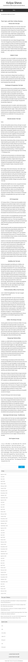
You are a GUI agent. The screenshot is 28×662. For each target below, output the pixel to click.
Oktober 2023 (3, 551)
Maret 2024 (3, 539)
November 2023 (4, 548)
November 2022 (4, 577)
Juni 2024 (3, 532)
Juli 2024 (2, 530)
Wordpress (20, 660)
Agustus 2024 (3, 528)
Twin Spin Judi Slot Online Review (12, 21)
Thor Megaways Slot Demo (20, 459)
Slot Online (7, 443)
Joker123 (3, 636)
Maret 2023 (3, 567)
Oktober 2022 (3, 579)
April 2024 (3, 537)
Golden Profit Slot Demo (6, 455)
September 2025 (4, 497)
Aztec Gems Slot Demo (16, 445)
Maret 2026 (3, 483)
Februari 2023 (3, 570)
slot (2, 625)
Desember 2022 (4, 574)
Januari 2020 (3, 593)
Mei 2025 (2, 507)
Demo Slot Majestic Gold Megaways (11, 450)
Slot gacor (3, 647)
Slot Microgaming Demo (13, 457)
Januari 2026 (3, 488)
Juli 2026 (2, 476)
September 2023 (4, 553)
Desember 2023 (4, 546)
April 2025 (3, 509)
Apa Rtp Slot (8, 445)
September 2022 (4, 581)
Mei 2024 (2, 535)
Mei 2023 (2, 563)
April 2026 (3, 481)
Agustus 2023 (3, 555)
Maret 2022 (3, 588)
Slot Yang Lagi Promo (9, 459)
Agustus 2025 (3, 500)
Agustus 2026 (3, 474)
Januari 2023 (3, 572)
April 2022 (3, 586)
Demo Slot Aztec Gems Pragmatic (19, 447)
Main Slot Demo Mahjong (17, 455)
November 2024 (4, 521)
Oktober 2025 (3, 495)
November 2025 (4, 493)
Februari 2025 (3, 513)
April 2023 (3, 565)
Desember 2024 (4, 518)
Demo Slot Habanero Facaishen (7, 448)
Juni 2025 (3, 504)
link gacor (3, 639)
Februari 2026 (3, 486)
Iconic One (7, 660)
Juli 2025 (2, 502)
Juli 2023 (2, 558)
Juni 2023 (3, 560)
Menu (14, 10)
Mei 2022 (2, 583)
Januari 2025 (3, 516)
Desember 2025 (4, 490)
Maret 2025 (3, 511)
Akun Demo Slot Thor (17, 443)
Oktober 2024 (3, 523)
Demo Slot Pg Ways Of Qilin (16, 452)
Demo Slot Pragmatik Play (9, 454)
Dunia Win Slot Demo (20, 454)
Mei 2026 (2, 479)
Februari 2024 (3, 542)
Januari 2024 (3, 544)
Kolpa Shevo (14, 2)
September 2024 (4, 525)
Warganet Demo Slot (5, 460)
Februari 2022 (3, 590)
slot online (3, 632)
